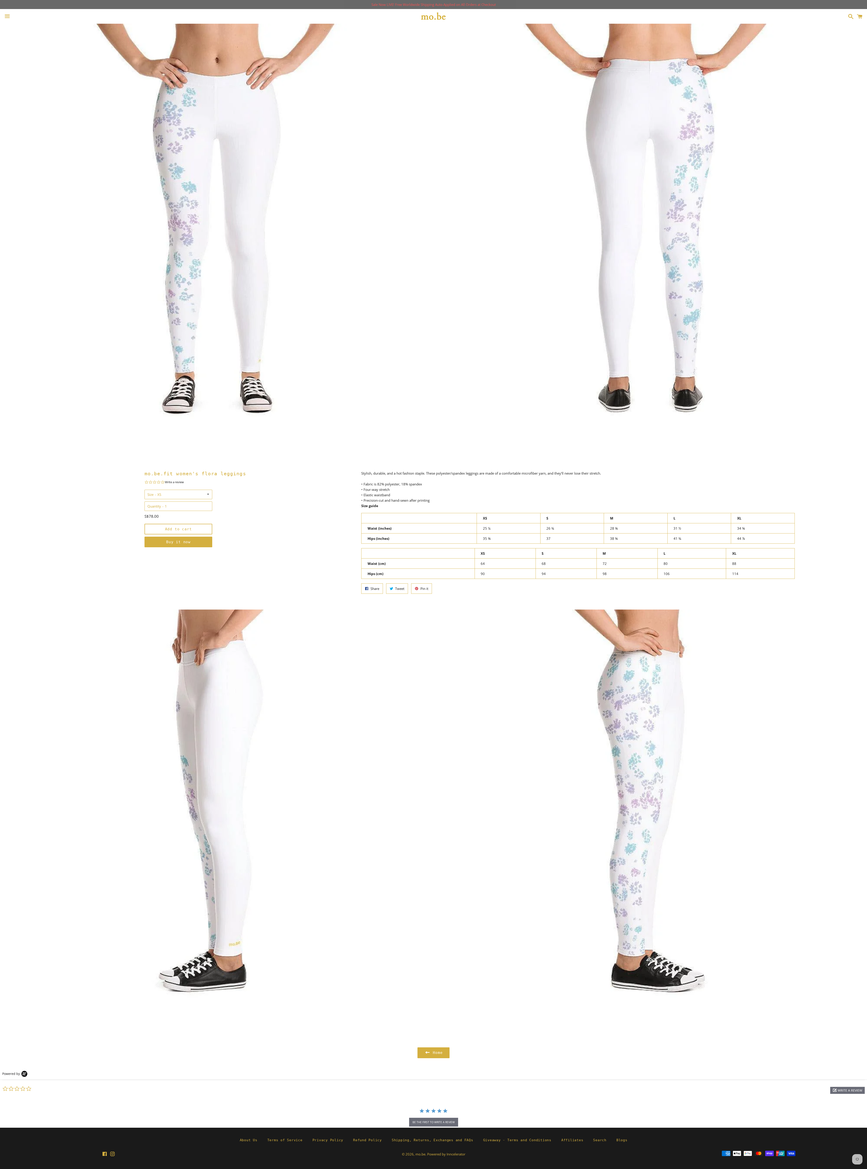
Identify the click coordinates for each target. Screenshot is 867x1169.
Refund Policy (367, 1140)
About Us (248, 1140)
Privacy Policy (327, 1140)
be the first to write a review (434, 1122)
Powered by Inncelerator (446, 1154)
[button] (847, 1090)
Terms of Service (285, 1140)
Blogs (621, 1140)
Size (150, 494)
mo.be (420, 1154)
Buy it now (178, 542)
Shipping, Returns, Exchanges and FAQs (432, 1140)
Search (599, 1140)
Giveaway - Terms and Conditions (517, 1140)
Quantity (154, 506)
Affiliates (572, 1140)
